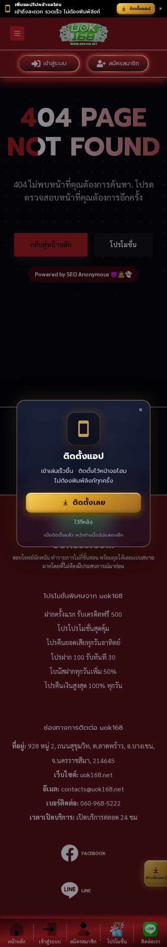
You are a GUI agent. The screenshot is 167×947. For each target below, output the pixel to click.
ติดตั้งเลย (89, 502)
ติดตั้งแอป (140, 8)
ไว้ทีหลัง (83, 522)
